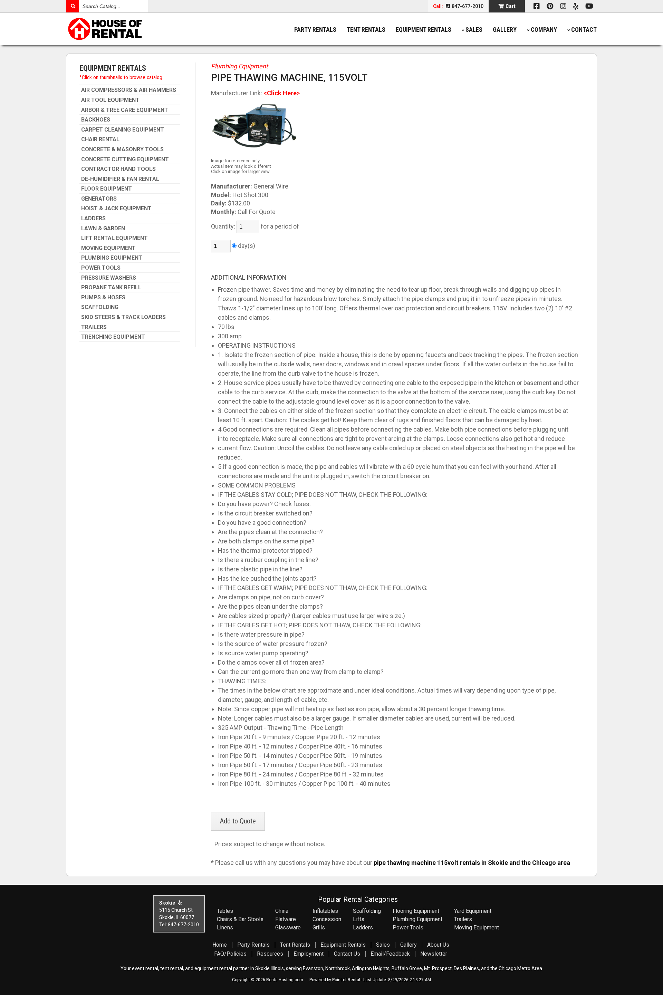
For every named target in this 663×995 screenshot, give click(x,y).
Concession (327, 919)
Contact (584, 29)
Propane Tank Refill (111, 287)
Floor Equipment (106, 189)
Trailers (94, 327)
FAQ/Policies (230, 953)
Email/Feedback (390, 953)
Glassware (288, 927)
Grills (319, 927)
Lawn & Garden (103, 228)
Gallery (505, 29)
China (281, 911)
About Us (438, 944)
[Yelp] (575, 6)
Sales (473, 29)
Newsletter (433, 953)
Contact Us (347, 953)
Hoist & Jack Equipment (116, 208)
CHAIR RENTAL (100, 139)
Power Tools (101, 268)
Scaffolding (99, 307)
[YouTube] (589, 6)
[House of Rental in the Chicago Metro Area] (132, 29)
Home (219, 944)
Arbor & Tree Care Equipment (124, 110)
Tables (225, 911)
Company (544, 29)
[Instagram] (563, 6)
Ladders (93, 218)
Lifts (358, 919)
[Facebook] (537, 6)
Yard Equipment (472, 911)
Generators (99, 199)
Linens (225, 927)
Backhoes (95, 120)
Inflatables (325, 911)
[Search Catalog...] (72, 6)
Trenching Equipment (113, 337)
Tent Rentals (366, 29)
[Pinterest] (550, 6)
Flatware (285, 919)
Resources (270, 953)
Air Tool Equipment (110, 100)
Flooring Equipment (416, 911)
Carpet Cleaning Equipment (122, 130)
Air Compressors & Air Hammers (128, 90)
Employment (309, 953)
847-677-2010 (467, 6)
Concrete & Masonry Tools (122, 149)
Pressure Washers (108, 278)
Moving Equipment (108, 248)
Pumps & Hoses (103, 297)
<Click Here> (281, 93)
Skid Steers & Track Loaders (123, 317)
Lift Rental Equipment (114, 238)
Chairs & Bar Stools (240, 919)
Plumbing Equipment (111, 258)
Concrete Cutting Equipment (125, 159)
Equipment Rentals (423, 29)
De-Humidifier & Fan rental (120, 179)
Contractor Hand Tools (118, 169)
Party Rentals (315, 29)
